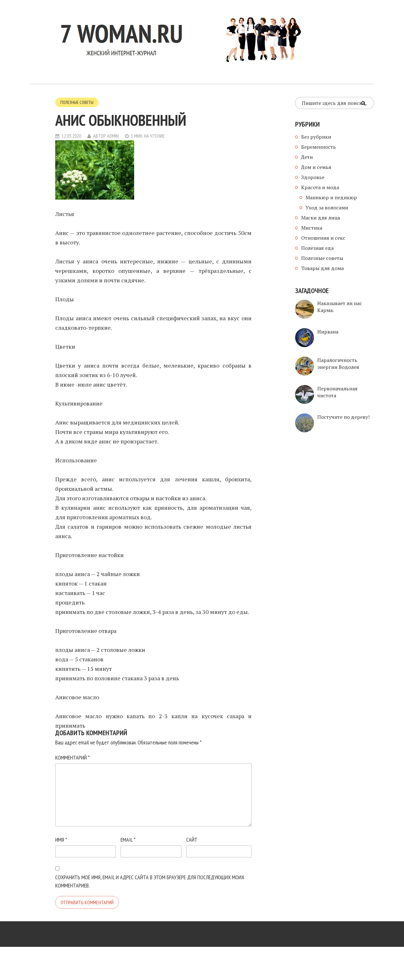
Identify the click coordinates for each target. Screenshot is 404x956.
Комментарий (72, 757)
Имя (61, 839)
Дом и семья (316, 167)
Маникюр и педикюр (331, 197)
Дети (307, 156)
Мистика (311, 227)
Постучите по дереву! (343, 416)
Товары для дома (322, 268)
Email (128, 839)
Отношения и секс (323, 237)
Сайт (192, 839)
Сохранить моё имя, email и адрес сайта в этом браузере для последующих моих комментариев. (149, 881)
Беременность (318, 146)
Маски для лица (320, 217)
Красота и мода (320, 187)
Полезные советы (76, 102)
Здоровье (312, 177)
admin (113, 136)
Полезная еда (317, 247)
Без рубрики (316, 136)
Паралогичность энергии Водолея (338, 363)
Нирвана (327, 331)
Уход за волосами (327, 207)
